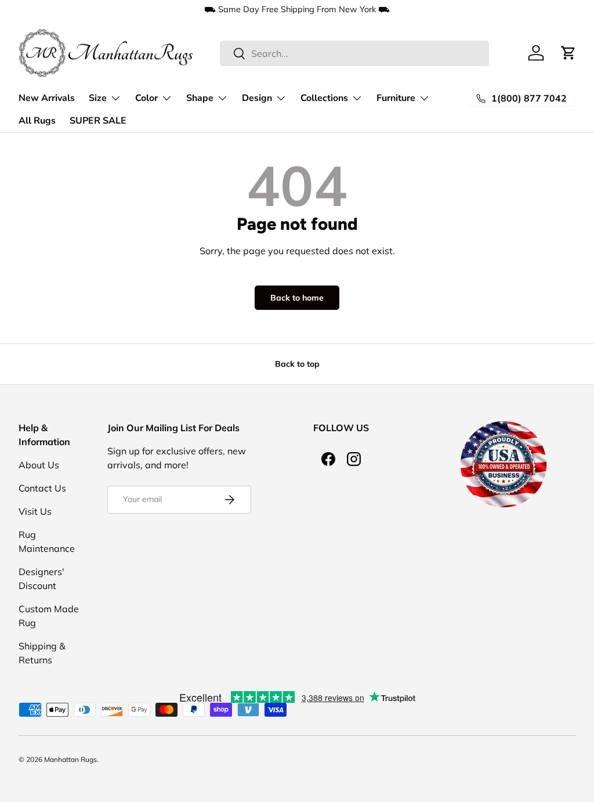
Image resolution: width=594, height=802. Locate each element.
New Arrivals (47, 98)
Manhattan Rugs (70, 759)
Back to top (297, 364)
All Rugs (37, 120)
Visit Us (35, 511)
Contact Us (42, 488)
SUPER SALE (98, 120)
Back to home (297, 297)
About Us (39, 465)
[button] (568, 53)
